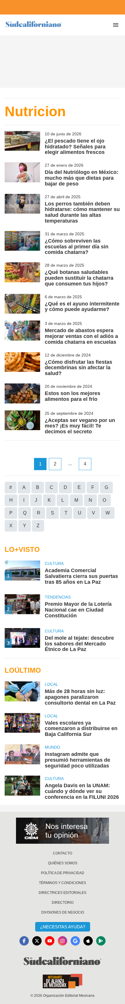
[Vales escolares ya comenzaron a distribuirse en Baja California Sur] (22, 725)
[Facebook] (24, 940)
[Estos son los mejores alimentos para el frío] (22, 393)
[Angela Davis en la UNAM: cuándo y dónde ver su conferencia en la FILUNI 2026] (22, 788)
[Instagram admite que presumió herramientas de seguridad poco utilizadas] (22, 756)
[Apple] (88, 940)
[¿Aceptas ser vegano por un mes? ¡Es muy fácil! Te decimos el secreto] (22, 422)
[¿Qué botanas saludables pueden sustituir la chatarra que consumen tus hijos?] (22, 274)
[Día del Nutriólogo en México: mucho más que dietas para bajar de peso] (22, 174)
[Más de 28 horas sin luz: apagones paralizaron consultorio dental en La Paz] (22, 693)
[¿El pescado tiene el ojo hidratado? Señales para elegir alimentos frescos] (22, 143)
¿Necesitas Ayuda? (62, 926)
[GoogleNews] (75, 940)
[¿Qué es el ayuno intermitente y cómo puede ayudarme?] (22, 304)
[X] (37, 940)
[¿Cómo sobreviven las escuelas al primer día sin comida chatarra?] (22, 243)
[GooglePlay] (101, 940)
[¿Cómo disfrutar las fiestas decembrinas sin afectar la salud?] (22, 364)
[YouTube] (49, 940)
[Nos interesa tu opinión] (62, 831)
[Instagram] (62, 940)
